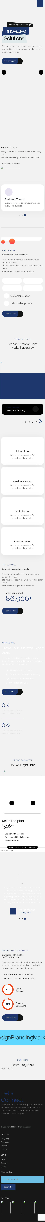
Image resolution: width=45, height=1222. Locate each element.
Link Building (22, 451)
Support (4, 1163)
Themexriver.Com (24, 1127)
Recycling (5, 1139)
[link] (35, 409)
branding (20, 1037)
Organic (4, 1146)
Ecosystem (5, 1142)
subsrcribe (8, 1187)
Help (3, 1159)
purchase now (6, 850)
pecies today (15, 410)
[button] (4, 72)
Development (22, 541)
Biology (4, 1149)
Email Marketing (22, 481)
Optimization (22, 511)
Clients (3, 1167)
